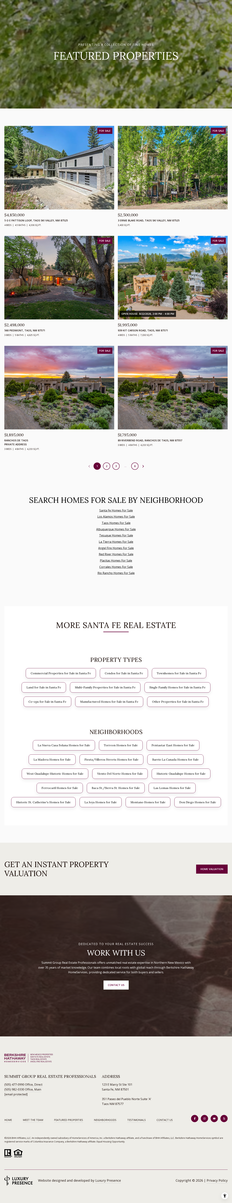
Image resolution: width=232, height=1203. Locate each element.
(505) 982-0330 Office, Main (22, 1089)
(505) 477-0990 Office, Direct (23, 1085)
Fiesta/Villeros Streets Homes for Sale (111, 759)
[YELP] (224, 1118)
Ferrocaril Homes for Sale (60, 788)
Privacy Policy (217, 1180)
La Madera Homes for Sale (52, 759)
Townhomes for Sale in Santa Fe (179, 673)
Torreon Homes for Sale (121, 745)
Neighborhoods (105, 1120)
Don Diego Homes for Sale (197, 802)
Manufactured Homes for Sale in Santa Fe (109, 701)
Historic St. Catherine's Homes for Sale (43, 802)
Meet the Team (33, 1120)
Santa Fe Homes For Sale (116, 510)
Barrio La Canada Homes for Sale (175, 759)
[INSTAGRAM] (204, 1118)
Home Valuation (211, 869)
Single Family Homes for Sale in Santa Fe (177, 687)
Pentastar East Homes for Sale (173, 745)
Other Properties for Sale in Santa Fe (178, 701)
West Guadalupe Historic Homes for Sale (55, 773)
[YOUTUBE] (214, 1118)
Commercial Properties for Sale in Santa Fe (61, 673)
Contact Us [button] (116, 985)
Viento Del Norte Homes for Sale (120, 773)
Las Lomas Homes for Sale (172, 788)
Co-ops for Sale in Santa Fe (47, 701)
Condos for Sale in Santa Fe (124, 673)
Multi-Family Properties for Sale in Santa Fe (105, 687)
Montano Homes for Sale (147, 802)
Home (8, 1120)
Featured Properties (68, 1120)
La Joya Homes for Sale (100, 802)
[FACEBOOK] (194, 1118)
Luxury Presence (108, 1180)
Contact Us (165, 1120)
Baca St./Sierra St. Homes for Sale (116, 788)
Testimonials (136, 1120)
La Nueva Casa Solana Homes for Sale (64, 745)
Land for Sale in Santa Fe (43, 687)
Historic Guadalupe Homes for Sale (181, 773)
